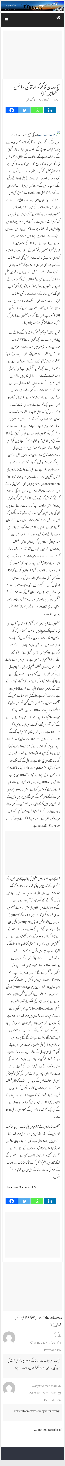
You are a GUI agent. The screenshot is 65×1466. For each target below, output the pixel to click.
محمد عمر (30, 99)
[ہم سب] (32, 6)
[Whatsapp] (37, 110)
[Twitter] (24, 110)
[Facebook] (12, 110)
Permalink (51, 1349)
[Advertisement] (32, 55)
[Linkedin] (50, 110)
